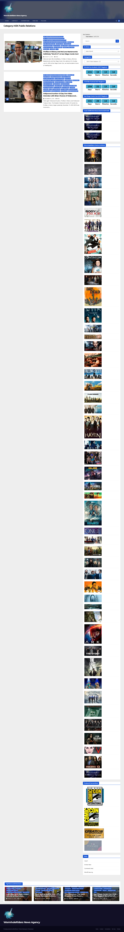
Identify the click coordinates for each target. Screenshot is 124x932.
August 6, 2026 (41, 898)
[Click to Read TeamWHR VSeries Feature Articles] (93, 750)
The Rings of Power (98, 888)
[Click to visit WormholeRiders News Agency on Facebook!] (93, 126)
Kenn (56, 56)
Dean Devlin (67, 886)
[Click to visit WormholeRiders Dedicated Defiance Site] (93, 328)
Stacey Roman (66, 87)
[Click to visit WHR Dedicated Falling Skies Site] (93, 374)
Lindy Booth (81, 886)
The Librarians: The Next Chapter (72, 890)
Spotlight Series (57, 87)
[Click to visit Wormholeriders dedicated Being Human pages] (93, 198)
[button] (116, 21)
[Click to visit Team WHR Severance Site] (93, 574)
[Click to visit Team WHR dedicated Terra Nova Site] (93, 616)
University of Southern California (14, 892)
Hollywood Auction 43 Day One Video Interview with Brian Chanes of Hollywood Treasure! (59, 96)
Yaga (95, 892)
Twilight (105, 890)
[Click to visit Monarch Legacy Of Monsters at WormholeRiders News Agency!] (93, 513)
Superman (46, 89)
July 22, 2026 (99, 898)
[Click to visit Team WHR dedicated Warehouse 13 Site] (93, 762)
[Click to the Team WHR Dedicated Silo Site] (93, 586)
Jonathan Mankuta (48, 45)
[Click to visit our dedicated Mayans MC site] (93, 495)
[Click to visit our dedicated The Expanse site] (93, 697)
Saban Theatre (58, 85)
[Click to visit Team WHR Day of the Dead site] (93, 296)
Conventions (25, 20)
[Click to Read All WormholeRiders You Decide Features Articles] (93, 117)
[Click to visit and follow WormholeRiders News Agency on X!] (93, 136)
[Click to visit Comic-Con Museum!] (91, 817)
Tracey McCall (47, 91)
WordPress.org (88, 872)
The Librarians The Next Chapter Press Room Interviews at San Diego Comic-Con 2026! (75, 897)
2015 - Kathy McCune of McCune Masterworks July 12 (55, 42)
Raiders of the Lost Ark (49, 85)
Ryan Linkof (18, 888)
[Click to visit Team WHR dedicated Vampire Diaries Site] (93, 724)
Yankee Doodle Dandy (73, 91)
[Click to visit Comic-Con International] (94, 796)
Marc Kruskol (64, 45)
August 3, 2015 (49, 56)
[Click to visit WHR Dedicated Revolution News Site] (93, 551)
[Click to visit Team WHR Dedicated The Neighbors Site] (93, 683)
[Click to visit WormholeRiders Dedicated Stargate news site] (93, 598)
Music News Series (58, 47)
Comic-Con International (49, 43)
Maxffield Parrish (10, 886)
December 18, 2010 (50, 98)
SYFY (50, 89)
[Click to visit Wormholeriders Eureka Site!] (93, 360)
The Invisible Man (56, 89)
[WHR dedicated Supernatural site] (93, 606)
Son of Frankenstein (48, 87)
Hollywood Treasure (59, 78)
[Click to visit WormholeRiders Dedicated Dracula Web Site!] (93, 346)
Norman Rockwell (10, 888)
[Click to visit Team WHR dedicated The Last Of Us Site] (93, 667)
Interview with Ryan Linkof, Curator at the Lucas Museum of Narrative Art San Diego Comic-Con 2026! (17, 897)
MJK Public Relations (48, 47)
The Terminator (64, 89)
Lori (20, 898)
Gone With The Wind (66, 76)
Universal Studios (56, 91)
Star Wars (52, 49)
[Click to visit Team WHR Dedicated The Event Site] (93, 650)
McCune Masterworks (73, 45)
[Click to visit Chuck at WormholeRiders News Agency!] (93, 244)
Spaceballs (46, 49)
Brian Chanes (70, 42)
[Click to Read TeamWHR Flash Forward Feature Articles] (93, 397)
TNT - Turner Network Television (72, 892)
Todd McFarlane (97, 890)
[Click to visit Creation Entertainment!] (94, 833)
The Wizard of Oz (73, 89)
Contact (15, 20)
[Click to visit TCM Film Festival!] (93, 845)
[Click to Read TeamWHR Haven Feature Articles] (93, 427)
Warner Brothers (84, 892)
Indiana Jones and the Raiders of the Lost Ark (54, 80)
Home (7, 20)
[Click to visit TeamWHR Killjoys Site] (93, 473)
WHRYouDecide (64, 91)
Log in (86, 861)
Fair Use (35, 20)
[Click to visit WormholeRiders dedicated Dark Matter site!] (93, 280)
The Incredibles (97, 886)
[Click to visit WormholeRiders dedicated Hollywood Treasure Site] (93, 458)
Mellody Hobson (19, 886)
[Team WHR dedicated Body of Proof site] (93, 212)
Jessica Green (74, 886)
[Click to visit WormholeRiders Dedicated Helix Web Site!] (93, 444)
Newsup (24, 929)
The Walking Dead (107, 888)
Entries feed (87, 864)
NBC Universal (69, 82)
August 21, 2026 (12, 898)
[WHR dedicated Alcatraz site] (93, 169)
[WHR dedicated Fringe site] (93, 409)
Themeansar (30, 929)
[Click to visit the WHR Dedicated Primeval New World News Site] (93, 540)
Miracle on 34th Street (49, 82)
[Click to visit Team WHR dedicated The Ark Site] (93, 634)
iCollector (67, 78)
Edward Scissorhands (55, 76)
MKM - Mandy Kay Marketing (53, 888)
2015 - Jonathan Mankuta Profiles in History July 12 (55, 40)
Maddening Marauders (41, 888)
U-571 (57, 49)
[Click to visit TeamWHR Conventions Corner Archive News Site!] (93, 774)
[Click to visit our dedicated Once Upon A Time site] (93, 531)
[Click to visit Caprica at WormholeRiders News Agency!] (93, 225)
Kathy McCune (57, 45)
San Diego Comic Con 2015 (68, 47)
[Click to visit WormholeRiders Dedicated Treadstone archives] (93, 711)
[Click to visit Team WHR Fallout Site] (93, 385)
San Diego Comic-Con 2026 (12, 890)
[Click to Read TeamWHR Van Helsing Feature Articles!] (93, 738)
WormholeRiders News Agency (15, 16)
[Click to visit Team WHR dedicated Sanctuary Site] (93, 562)
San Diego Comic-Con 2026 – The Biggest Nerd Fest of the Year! (105, 896)
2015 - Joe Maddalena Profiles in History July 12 (54, 38)
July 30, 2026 (69, 898)
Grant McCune (59, 43)
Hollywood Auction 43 (49, 78)
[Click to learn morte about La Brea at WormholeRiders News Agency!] (93, 486)
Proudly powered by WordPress (11, 929)
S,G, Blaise (38, 890)
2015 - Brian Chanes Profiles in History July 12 (53, 36)
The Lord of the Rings (106, 886)
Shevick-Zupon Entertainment (69, 85)
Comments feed (88, 868)
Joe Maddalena (67, 43)
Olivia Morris (68, 888)
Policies (43, 20)
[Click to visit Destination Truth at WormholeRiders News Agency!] (93, 336)
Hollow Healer (51, 886)
